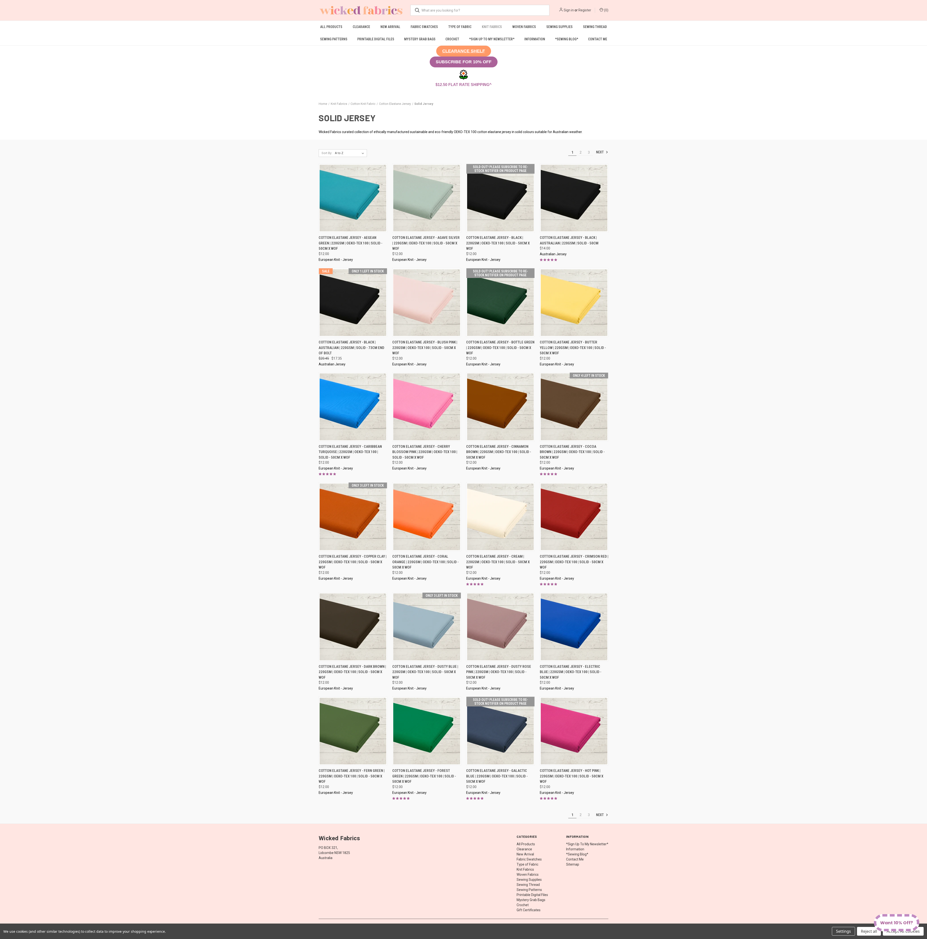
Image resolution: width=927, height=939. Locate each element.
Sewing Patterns (333, 39)
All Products (331, 27)
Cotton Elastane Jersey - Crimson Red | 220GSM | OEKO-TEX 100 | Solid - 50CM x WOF (574, 561)
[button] (463, 51)
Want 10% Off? (896, 923)
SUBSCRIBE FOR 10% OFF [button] (464, 61)
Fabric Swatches (424, 27)
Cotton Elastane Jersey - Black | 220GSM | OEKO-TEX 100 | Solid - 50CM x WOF (498, 243)
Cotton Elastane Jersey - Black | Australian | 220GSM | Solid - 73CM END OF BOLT (351, 347)
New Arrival (390, 27)
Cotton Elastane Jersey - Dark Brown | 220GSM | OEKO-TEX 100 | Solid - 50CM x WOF (352, 672)
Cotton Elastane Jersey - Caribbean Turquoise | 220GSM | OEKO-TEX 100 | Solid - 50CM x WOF (350, 452)
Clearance (361, 27)
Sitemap (572, 864)
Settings (843, 931)
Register (584, 10)
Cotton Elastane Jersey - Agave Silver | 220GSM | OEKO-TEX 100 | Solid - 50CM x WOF (426, 243)
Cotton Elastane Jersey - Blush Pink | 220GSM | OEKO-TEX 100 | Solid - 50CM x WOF (424, 347)
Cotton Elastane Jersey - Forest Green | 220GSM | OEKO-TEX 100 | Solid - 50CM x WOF (424, 776)
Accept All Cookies (903, 931)
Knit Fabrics (492, 27)
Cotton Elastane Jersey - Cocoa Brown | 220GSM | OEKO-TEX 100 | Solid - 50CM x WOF (572, 452)
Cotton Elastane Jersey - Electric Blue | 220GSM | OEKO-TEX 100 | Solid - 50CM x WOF (570, 672)
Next (600, 152)
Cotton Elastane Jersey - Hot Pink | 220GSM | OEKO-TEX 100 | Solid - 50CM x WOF (571, 776)
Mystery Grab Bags (419, 39)
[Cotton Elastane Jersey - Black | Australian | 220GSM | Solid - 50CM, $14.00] (574, 198)
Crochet (452, 39)
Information (534, 39)
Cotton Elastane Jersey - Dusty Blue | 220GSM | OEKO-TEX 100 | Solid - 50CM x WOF (425, 672)
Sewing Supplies (559, 27)
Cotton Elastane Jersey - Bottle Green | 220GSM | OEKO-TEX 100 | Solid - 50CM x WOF (500, 347)
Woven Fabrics (524, 27)
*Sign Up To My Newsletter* (491, 39)
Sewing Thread (595, 27)
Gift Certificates (529, 910)
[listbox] (350, 153)
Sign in (569, 10)
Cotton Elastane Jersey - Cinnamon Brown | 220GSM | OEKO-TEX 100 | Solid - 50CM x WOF (498, 452)
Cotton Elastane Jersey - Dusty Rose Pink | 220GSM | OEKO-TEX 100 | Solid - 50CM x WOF (498, 672)
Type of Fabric (459, 27)
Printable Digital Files (375, 39)
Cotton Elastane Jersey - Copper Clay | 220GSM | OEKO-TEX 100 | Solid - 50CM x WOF (352, 561)
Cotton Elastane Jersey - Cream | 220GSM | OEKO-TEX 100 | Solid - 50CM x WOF (498, 561)
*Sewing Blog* (566, 39)
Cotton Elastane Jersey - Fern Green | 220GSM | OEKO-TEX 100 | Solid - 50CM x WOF (352, 776)
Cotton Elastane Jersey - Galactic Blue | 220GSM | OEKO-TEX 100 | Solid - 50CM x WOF (497, 776)
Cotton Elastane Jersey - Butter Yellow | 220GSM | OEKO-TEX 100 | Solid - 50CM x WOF (573, 347)
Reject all (869, 931)
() (605, 10)
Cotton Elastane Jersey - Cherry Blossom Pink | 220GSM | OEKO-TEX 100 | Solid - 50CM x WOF (424, 452)
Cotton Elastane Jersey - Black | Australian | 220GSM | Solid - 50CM (569, 240)
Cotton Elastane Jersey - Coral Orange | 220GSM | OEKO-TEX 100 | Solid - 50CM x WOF (425, 561)
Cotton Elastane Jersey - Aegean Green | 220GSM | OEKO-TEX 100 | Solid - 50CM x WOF (350, 243)
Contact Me (597, 39)
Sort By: (327, 153)
